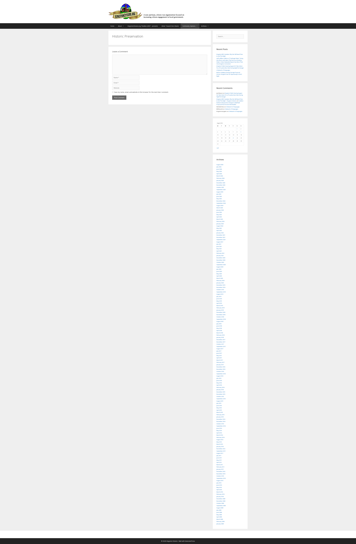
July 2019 (218, 296)
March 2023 (219, 219)
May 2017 (219, 355)
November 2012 (220, 449)
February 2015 (220, 414)
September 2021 (221, 239)
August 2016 (219, 376)
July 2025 (218, 194)
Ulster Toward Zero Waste (170, 26)
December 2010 (220, 471)
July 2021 (218, 244)
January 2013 (220, 446)
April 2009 (219, 517)
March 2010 (219, 492)
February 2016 (220, 387)
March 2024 (219, 208)
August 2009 (219, 508)
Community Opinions (189, 26)
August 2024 (219, 205)
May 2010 (219, 487)
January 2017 (220, 364)
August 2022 (219, 226)
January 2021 (220, 255)
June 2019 (219, 299)
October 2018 (220, 317)
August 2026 (219, 164)
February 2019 (220, 308)
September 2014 (221, 426)
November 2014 (220, 421)
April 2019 (219, 303)
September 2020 (221, 264)
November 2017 (220, 342)
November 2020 (220, 260)
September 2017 (221, 346)
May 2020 (219, 274)
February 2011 (220, 467)
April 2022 (219, 230)
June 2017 (219, 353)
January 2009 (220, 524)
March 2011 (219, 465)
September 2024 (221, 203)
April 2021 (219, 251)
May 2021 (219, 248)
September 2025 (221, 189)
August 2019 (219, 294)
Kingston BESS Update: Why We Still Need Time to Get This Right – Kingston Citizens (229, 100)
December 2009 (220, 499)
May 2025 (219, 198)
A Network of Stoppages (223, 70)
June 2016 (219, 380)
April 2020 (219, 276)
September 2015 (221, 399)
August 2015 (219, 401)
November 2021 (220, 237)
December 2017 (220, 339)
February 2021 (220, 253)
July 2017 (218, 351)
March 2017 (219, 360)
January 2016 (220, 389)
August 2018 (219, 321)
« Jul (217, 148)
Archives (204, 26)
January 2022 (220, 233)
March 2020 (219, 278)
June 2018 (219, 326)
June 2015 (219, 405)
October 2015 (220, 396)
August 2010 (219, 480)
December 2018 (220, 312)
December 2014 (220, 419)
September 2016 (221, 374)
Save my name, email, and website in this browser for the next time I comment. (141, 92)
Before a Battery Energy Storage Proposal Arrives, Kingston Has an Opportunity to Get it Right (229, 74)
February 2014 (220, 437)
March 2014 (219, 435)
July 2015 (218, 403)
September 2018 (221, 319)
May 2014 (219, 430)
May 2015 (219, 408)
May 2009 (219, 515)
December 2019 (220, 285)
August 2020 (219, 267)
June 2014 (219, 428)
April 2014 (219, 433)
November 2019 (220, 287)
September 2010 (221, 478)
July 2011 (218, 455)
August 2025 (219, 192)
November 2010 (220, 474)
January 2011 (220, 469)
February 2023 (220, 221)
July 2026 (218, 167)
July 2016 (218, 378)
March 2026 (219, 176)
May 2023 (219, 214)
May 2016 (219, 383)
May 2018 (219, 328)
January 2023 (220, 224)
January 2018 (220, 337)
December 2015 (220, 392)
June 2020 (219, 271)
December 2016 (220, 367)
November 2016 (220, 369)
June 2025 (219, 196)
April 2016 (219, 385)
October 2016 (220, 371)
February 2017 (220, 362)
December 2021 (220, 235)
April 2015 (219, 410)
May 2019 (219, 301)
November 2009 (220, 501)
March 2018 (219, 333)
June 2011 (219, 458)
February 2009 (220, 521)
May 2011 (219, 460)
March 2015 (219, 412)
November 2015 (220, 394)
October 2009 (220, 503)
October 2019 (220, 289)
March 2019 (219, 305)
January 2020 (220, 283)
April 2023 (219, 217)
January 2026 (220, 180)
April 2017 (219, 358)
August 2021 (219, 242)
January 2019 (220, 310)
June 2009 (219, 512)
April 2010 (219, 489)
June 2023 (219, 212)
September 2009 (221, 505)
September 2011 (221, 451)
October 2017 (220, 344)
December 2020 (220, 258)
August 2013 (219, 439)
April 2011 (219, 462)
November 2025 (220, 185)
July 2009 (218, 510)
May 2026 (219, 171)
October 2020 (220, 262)
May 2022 (219, 228)
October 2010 (220, 476)
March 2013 (219, 444)
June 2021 (219, 246)
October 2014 (220, 424)
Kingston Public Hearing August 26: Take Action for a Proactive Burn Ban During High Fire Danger (230, 67)
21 (233, 138)
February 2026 (220, 178)
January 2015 (220, 417)
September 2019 (221, 292)
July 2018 (218, 324)
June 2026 (219, 169)
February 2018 (220, 335)
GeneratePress (190, 541)
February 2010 (220, 494)
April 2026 (219, 174)
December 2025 (220, 183)
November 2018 (220, 314)
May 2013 (219, 442)
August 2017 (219, 349)
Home (112, 26)
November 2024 (220, 201)
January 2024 (220, 210)
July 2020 (218, 269)
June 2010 (219, 485)
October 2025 (220, 187)
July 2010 (218, 483)
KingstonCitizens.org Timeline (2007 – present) (143, 26)
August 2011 (219, 453)
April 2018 (219, 330)
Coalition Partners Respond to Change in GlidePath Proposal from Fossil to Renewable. (229, 102)
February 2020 (220, 280)
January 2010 (220, 496)
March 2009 (219, 519)
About (120, 26)
